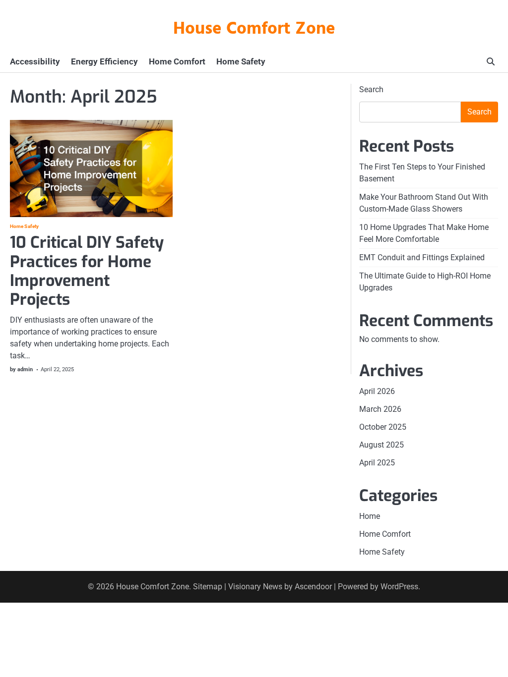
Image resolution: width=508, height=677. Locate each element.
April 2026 (377, 391)
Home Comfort (177, 61)
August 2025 (381, 445)
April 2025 (377, 462)
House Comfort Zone (254, 29)
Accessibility (35, 61)
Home (369, 516)
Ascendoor (313, 586)
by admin (21, 369)
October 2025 (382, 427)
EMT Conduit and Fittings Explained (422, 257)
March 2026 (380, 409)
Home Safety (240, 61)
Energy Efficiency (104, 61)
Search (371, 89)
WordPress (399, 586)
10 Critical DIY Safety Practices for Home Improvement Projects (87, 271)
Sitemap (207, 586)
